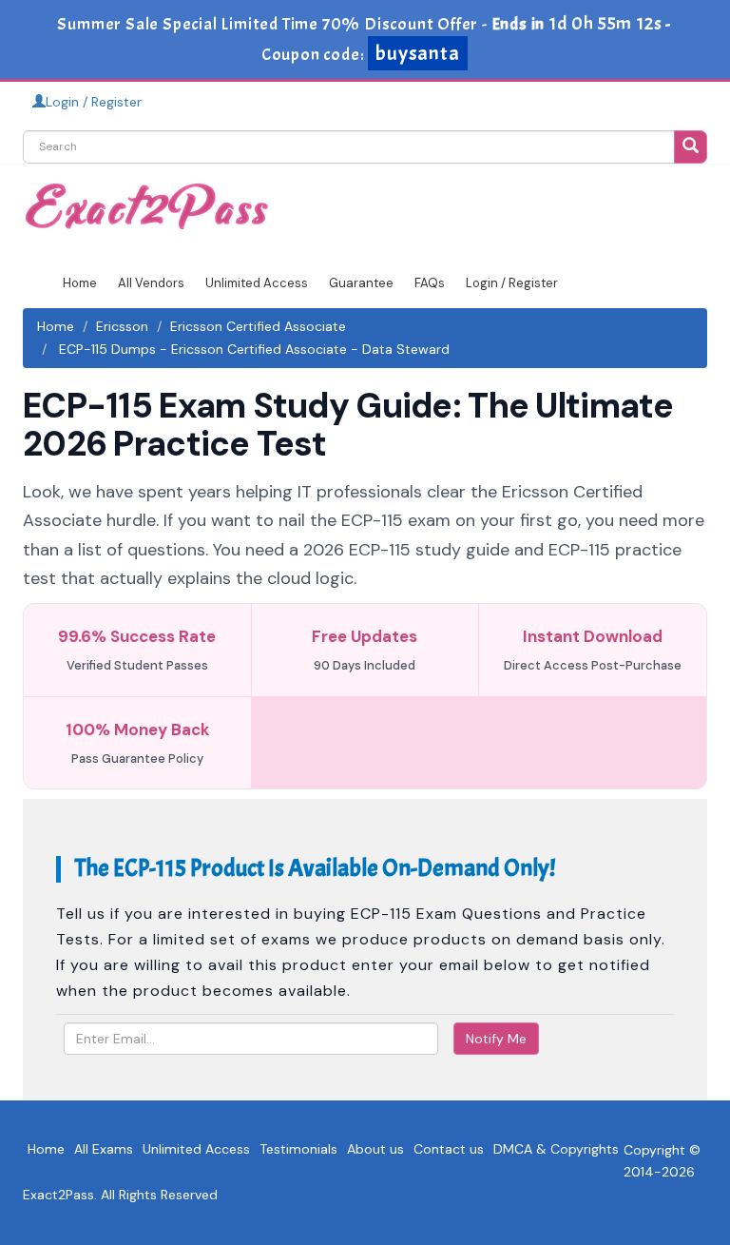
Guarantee (361, 283)
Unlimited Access (256, 283)
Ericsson (122, 326)
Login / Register (94, 101)
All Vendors (151, 283)
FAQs (429, 283)
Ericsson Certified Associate (258, 326)
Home (80, 283)
